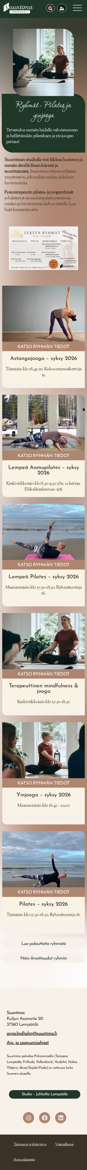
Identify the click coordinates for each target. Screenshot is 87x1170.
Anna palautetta (24, 1159)
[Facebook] (44, 1117)
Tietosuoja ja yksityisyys (30, 1144)
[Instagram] (28, 1117)
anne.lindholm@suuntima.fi (32, 1033)
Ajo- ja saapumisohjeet (28, 1043)
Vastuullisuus (64, 1144)
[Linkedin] (60, 1117)
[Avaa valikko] (77, 8)
